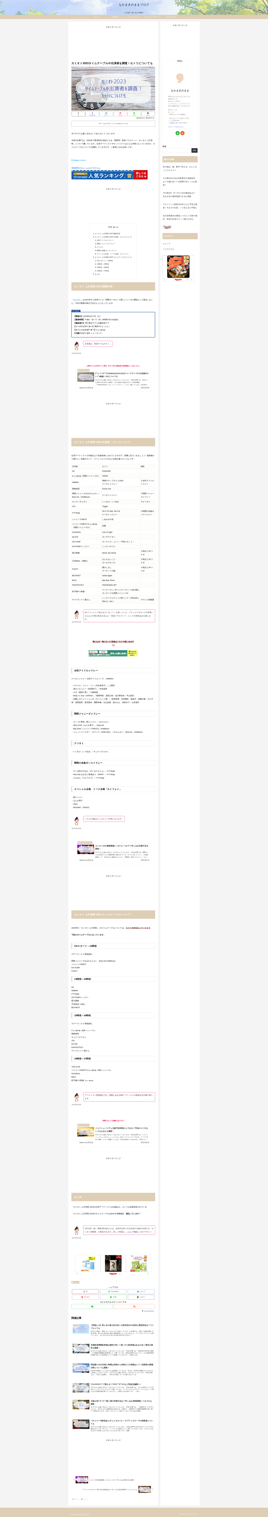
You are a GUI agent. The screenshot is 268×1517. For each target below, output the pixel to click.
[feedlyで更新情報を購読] (92, 1306)
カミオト (77, 300)
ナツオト (100, 247)
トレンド (76, 1282)
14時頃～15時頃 (103, 264)
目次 (110, 227)
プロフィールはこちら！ (176, 127)
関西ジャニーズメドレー (106, 244)
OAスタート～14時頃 (105, 261)
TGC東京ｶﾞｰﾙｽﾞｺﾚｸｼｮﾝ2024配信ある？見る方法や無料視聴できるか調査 (179, 194)
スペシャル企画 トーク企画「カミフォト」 (113, 254)
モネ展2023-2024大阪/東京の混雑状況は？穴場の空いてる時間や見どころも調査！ (180, 181)
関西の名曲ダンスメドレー (107, 250)
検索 (164, 146)
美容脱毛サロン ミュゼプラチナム (85, 168)
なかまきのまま (180, 90)
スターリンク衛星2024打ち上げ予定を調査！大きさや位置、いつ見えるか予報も (180, 206)
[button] (148, 114)
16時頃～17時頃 (103, 271)
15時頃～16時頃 (103, 267)
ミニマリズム (168, 249)
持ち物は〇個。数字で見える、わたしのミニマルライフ (180, 168)
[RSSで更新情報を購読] (134, 1306)
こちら (129, 1232)
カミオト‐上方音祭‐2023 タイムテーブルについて (113, 257)
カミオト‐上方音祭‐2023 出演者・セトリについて (113, 237)
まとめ (97, 274)
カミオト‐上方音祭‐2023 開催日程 (107, 233)
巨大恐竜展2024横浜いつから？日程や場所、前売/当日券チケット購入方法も (180, 217)
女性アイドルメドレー (105, 240)
